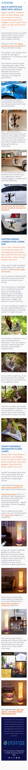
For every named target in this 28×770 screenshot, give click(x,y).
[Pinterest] (19, 757)
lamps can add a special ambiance (12, 486)
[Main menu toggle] (25, 3)
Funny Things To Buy (17, 22)
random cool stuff (14, 467)
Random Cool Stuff (9, 260)
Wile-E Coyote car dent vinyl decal (12, 45)
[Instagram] (11, 757)
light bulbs (9, 515)
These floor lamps (8, 494)
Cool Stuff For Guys (14, 255)
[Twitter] (9, 757)
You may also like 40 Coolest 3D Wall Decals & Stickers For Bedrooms (13, 208)
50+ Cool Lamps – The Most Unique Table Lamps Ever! (12, 712)
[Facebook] (14, 757)
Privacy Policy (9, 751)
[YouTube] (16, 757)
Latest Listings (7, 25)
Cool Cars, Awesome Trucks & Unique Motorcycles (12, 17)
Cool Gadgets (17, 457)
